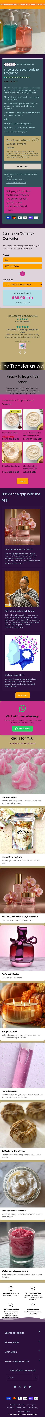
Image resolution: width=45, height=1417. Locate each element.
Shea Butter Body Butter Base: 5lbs (30, 467)
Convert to (8, 280)
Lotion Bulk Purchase (10, 433)
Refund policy (21, 1408)
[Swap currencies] (22, 273)
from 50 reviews (22, 321)
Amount (6, 255)
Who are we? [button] (12, 1342)
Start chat (24, 728)
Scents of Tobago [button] (14, 1332)
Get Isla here (22, 695)
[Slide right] (37, 139)
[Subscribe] (35, 1378)
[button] (20, 352)
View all (23, 481)
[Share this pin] (42, 752)
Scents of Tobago (22, 1405)
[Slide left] (33, 139)
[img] (22, 319)
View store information (16, 182)
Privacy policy (33, 1408)
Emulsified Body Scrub (11, 466)
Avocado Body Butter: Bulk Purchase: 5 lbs (32, 434)
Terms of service (24, 1411)
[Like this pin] (37, 752)
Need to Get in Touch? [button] (17, 1361)
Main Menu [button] (11, 1352)
